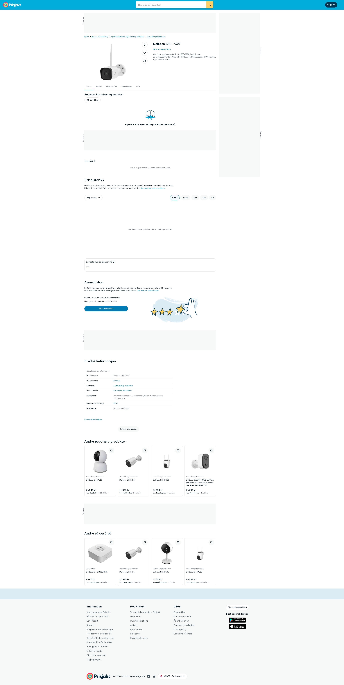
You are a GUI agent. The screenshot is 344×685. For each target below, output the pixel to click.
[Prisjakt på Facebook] (148, 676)
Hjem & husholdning (100, 36)
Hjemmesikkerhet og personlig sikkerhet (127, 36)
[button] (145, 45)
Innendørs (127, 390)
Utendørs (118, 390)
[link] (100, 471)
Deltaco (117, 381)
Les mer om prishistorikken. (153, 188)
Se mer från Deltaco (93, 419)
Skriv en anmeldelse (162, 49)
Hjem (86, 36)
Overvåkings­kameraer (156, 36)
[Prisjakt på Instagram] (154, 676)
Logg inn (331, 4)
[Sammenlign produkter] (145, 61)
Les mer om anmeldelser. (148, 290)
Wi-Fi (116, 403)
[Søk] (209, 4)
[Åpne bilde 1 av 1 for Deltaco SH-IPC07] (113, 62)
